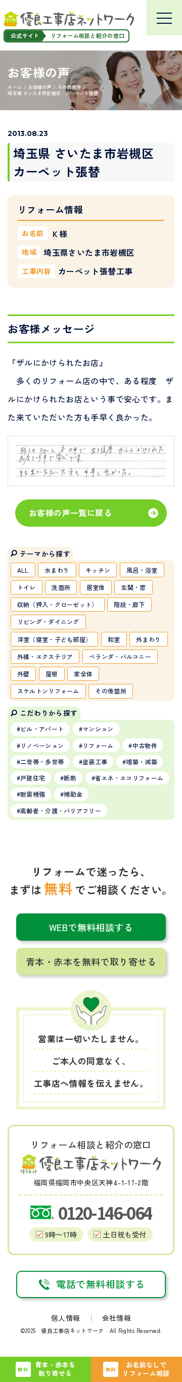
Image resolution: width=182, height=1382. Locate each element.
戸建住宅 (32, 777)
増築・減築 (141, 761)
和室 (114, 639)
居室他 (95, 587)
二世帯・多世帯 (42, 761)
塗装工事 (94, 761)
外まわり (148, 639)
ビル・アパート (42, 728)
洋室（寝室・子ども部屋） (54, 639)
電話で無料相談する (100, 1284)
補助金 (73, 794)
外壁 (23, 673)
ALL (23, 570)
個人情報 (65, 1318)
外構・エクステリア (45, 656)
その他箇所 (110, 690)
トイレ (26, 587)
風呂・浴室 (142, 570)
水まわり (56, 570)
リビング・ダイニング (48, 621)
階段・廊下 (129, 604)
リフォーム (98, 745)
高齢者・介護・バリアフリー (60, 810)
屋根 (52, 673)
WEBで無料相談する (91, 927)
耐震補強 (32, 794)
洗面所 (61, 587)
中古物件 (144, 745)
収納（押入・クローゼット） (57, 604)
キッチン (97, 570)
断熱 (70, 777)
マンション (98, 728)
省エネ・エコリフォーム (129, 777)
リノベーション (42, 745)
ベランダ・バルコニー (120, 656)
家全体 (83, 673)
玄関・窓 (133, 587)
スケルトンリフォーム (48, 690)
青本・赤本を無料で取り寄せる (91, 961)
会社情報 (116, 1318)
